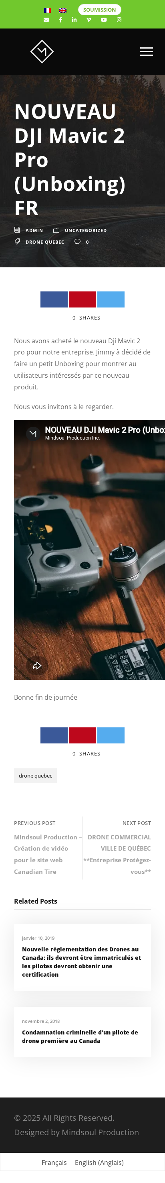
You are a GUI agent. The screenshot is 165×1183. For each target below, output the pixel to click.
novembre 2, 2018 (41, 1021)
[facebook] (60, 19)
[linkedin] (74, 19)
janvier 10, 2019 (38, 938)
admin (34, 230)
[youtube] (104, 19)
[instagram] (119, 19)
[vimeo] (89, 19)
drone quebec (45, 242)
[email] (46, 19)
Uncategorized (86, 230)
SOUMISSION (99, 9)
